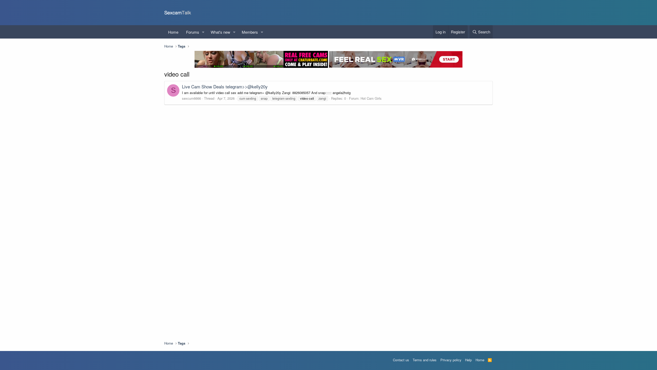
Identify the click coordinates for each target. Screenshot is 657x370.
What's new (220, 32)
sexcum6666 (191, 98)
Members (250, 32)
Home (173, 32)
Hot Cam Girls (371, 98)
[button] (203, 32)
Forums (192, 32)
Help (468, 359)
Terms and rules (425, 359)
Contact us (401, 359)
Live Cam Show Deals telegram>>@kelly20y (225, 86)
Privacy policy (450, 359)
